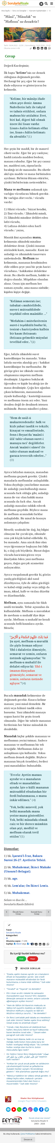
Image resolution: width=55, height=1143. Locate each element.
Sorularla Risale (13, 932)
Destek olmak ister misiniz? (39, 1118)
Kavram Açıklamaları (37, 11)
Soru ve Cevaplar (19, 11)
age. (15, 878)
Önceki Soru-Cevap (18, 913)
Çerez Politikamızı (27, 1134)
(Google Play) (24, 1101)
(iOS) (34, 1101)
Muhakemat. (21, 893)
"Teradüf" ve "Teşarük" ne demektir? (23, 989)
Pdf (31, 943)
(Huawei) (42, 1101)
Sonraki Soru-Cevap (37, 913)
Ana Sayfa (5, 11)
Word (19, 943)
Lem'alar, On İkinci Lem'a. (30, 886)
